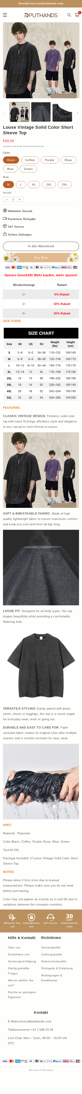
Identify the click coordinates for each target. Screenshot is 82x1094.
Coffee (30, 160)
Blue (10, 168)
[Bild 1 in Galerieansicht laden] (19, 112)
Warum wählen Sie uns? (20, 983)
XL (34, 184)
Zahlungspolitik (51, 954)
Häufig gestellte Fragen (18, 971)
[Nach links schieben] (4, 113)
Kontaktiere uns (18, 954)
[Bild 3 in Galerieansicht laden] (62, 112)
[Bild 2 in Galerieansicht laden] (41, 112)
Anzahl (7, 192)
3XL (64, 184)
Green (28, 168)
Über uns (14, 947)
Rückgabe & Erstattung (57, 968)
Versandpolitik (50, 947)
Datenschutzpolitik (53, 961)
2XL (49, 184)
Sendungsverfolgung (22, 961)
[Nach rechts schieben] (77, 113)
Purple (49, 160)
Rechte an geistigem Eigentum (22, 995)
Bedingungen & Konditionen (51, 978)
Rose (68, 160)
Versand (7, 146)
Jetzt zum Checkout (41, 257)
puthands (49, 1070)
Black (11, 160)
